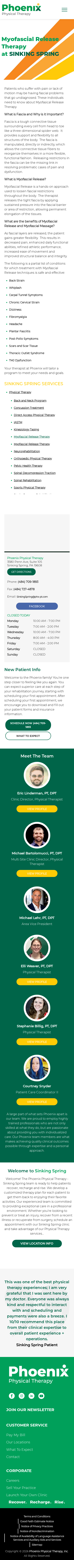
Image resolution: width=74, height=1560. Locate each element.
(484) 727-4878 (24, 589)
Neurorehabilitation (27, 451)
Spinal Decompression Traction (35, 473)
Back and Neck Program (30, 400)
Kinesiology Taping (26, 429)
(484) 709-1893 (28, 582)
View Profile (37, 809)
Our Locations (18, 1442)
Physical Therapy (20, 392)
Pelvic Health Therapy (28, 465)
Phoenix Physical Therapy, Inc (48, 1551)
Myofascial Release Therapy (32, 436)
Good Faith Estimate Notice (37, 1521)
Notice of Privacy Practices (37, 1526)
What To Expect (19, 1450)
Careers (12, 1481)
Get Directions (21, 571)
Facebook (37, 606)
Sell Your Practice (21, 1488)
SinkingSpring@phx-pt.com (32, 596)
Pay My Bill (15, 1435)
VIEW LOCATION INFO (36, 1243)
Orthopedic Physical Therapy (33, 458)
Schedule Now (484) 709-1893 (28, 725)
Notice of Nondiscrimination (37, 1531)
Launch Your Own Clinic (26, 1495)
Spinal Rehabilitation (27, 480)
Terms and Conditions (37, 1516)
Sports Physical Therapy (29, 487)
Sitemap (37, 1544)
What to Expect (28, 735)
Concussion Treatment (29, 408)
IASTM (18, 422)
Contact (13, 1457)
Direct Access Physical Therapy (34, 415)
